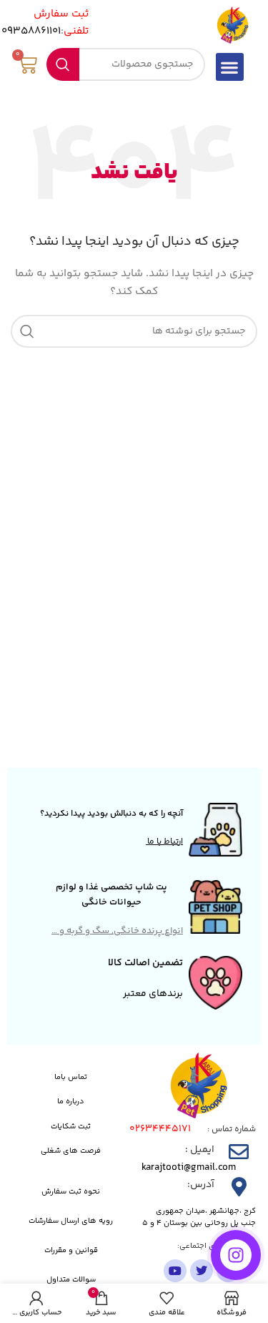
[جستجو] (62, 64)
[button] (230, 67)
